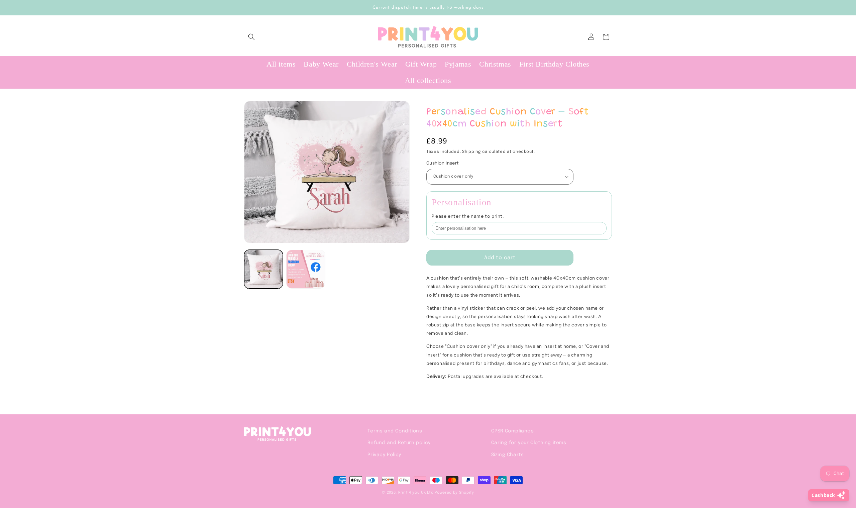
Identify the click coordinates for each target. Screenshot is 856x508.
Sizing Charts (507, 454)
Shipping (471, 152)
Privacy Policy (384, 454)
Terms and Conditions (394, 431)
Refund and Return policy (398, 442)
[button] (251, 36)
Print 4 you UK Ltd (416, 493)
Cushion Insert (442, 163)
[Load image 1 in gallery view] (263, 269)
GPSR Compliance (512, 431)
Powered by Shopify (454, 493)
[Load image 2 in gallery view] (305, 269)
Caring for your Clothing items (528, 442)
